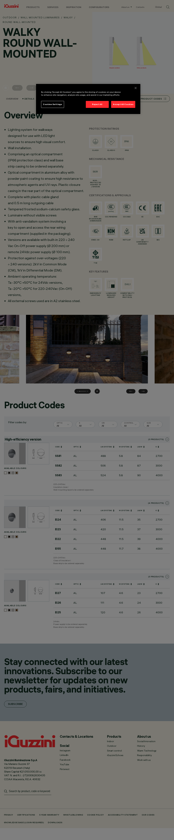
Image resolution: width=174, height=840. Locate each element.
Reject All (97, 104)
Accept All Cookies (123, 104)
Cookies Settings (52, 104)
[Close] (135, 88)
